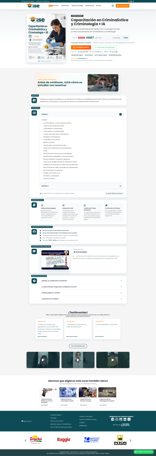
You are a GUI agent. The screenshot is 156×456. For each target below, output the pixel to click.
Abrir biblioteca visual (115, 193)
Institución (65, 6)
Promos (98, 6)
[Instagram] (116, 419)
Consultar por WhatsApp (106, 47)
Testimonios (89, 6)
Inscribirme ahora (82, 47)
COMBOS (82, 422)
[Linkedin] (125, 419)
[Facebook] (112, 419)
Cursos (53, 6)
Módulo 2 (45, 186)
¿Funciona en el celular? (50, 299)
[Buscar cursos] (113, 6)
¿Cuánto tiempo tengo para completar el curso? (59, 287)
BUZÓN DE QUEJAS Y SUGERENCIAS (60, 424)
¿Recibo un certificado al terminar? (54, 281)
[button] (144, 452)
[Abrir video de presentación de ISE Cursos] (103, 82)
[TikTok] (129, 419)
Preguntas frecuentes (28, 1)
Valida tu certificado (43, 1)
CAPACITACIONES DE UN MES (88, 419)
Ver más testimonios (78, 346)
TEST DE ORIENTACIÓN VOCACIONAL (61, 427)
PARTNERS (53, 418)
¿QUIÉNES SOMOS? (56, 415)
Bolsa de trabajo (77, 6)
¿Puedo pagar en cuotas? (51, 293)
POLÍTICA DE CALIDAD (56, 421)
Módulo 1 (45, 114)
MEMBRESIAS (83, 425)
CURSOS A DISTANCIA (86, 416)
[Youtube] (120, 419)
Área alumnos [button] (123, 6)
